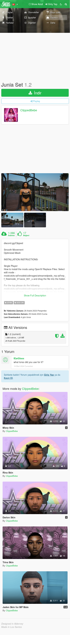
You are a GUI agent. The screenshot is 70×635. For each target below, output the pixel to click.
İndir (37, 93)
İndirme (11, 235)
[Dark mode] (61, 4)
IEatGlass (19, 358)
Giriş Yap (49, 374)
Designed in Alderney (12, 623)
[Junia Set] (35, 192)
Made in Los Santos (11, 627)
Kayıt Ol (8, 378)
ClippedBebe (28, 110)
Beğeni (26, 235)
